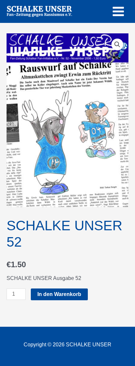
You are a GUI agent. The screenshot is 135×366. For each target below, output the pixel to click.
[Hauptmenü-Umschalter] (118, 11)
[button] (117, 44)
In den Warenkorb (59, 294)
